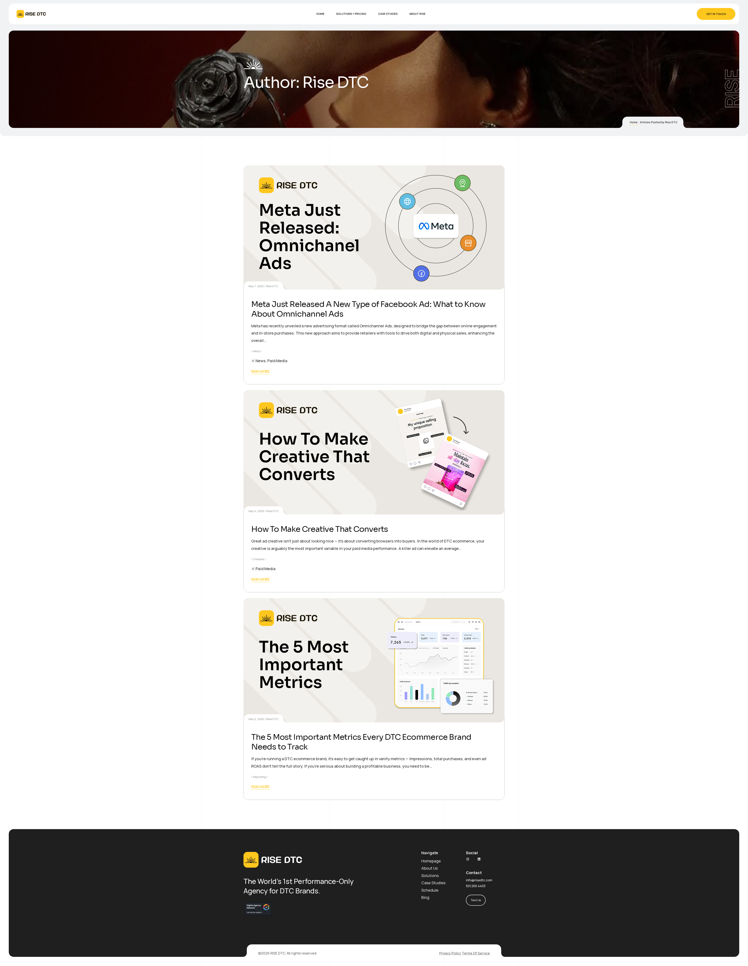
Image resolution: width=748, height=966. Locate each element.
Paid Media (277, 360)
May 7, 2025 (256, 286)
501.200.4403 (475, 886)
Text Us (476, 900)
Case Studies (433, 882)
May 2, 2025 (256, 719)
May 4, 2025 (256, 511)
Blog (425, 897)
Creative (258, 559)
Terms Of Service (476, 953)
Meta (256, 351)
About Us (429, 868)
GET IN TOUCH (716, 14)
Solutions (430, 875)
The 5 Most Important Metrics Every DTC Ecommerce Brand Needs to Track (361, 742)
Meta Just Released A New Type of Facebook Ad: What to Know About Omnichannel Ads (368, 309)
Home (634, 122)
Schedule (429, 890)
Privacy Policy (450, 953)
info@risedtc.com (479, 880)
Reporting (259, 777)
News (261, 360)
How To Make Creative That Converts (319, 529)
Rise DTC (272, 286)
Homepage (431, 861)
